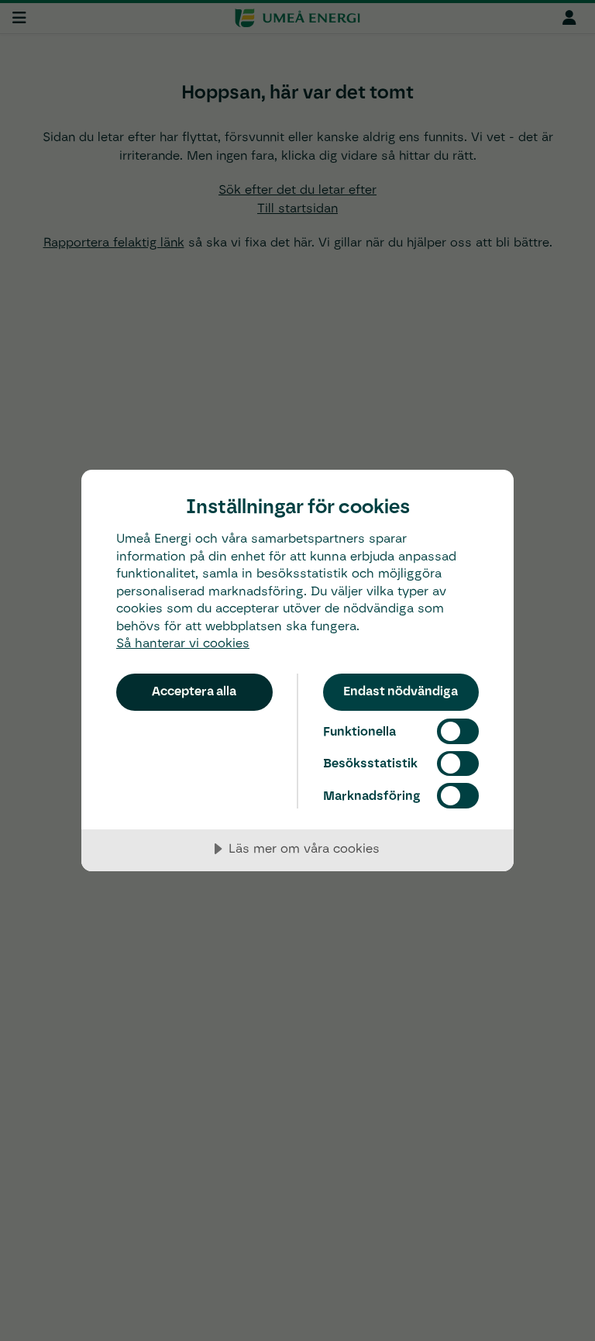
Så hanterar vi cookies (182, 643)
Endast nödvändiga (400, 690)
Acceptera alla (194, 690)
